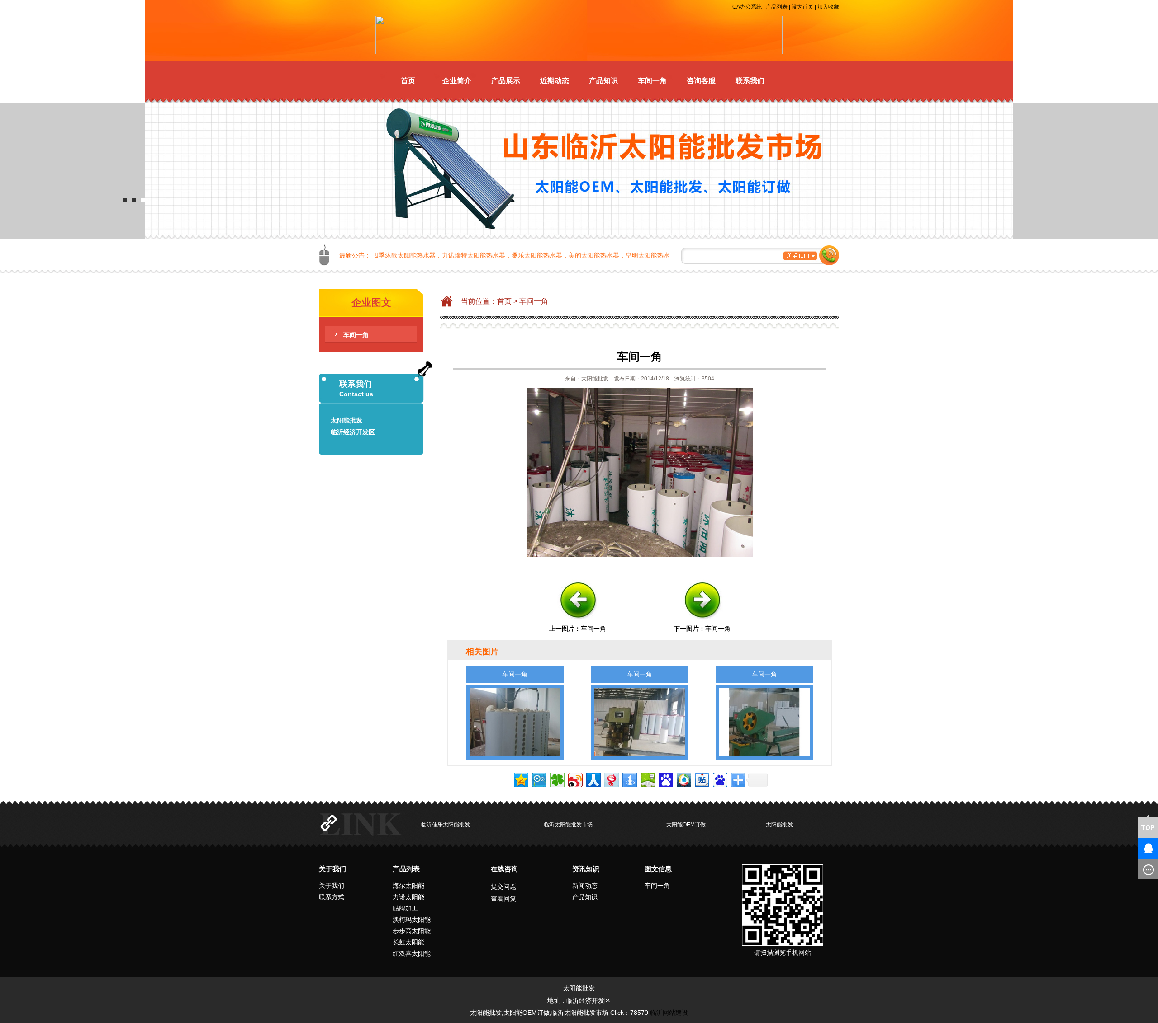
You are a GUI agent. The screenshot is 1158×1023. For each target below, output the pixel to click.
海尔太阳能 (408, 885)
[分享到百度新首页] (719, 778)
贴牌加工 (405, 908)
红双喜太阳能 (412, 953)
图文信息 (658, 869)
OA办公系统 (747, 7)
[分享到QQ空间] (520, 778)
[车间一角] (578, 622)
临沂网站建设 (669, 1012)
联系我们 (750, 80)
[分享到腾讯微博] (538, 778)
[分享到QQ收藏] (683, 778)
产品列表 (777, 7)
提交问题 (503, 886)
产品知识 (603, 80)
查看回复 (503, 898)
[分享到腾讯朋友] (556, 778)
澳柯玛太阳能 (412, 919)
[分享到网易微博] (611, 778)
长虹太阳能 (408, 942)
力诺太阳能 (408, 897)
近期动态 (554, 80)
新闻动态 (585, 885)
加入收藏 (828, 7)
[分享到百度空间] (647, 778)
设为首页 (802, 7)
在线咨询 (504, 869)
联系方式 (331, 897)
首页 (408, 80)
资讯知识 (585, 869)
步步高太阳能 (412, 930)
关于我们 (332, 869)
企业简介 (456, 80)
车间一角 (652, 80)
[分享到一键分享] (629, 778)
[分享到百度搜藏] (665, 778)
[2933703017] (1133, 848)
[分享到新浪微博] (574, 778)
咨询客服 (701, 80)
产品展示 (505, 80)
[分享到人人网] (592, 778)
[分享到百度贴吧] (701, 778)
